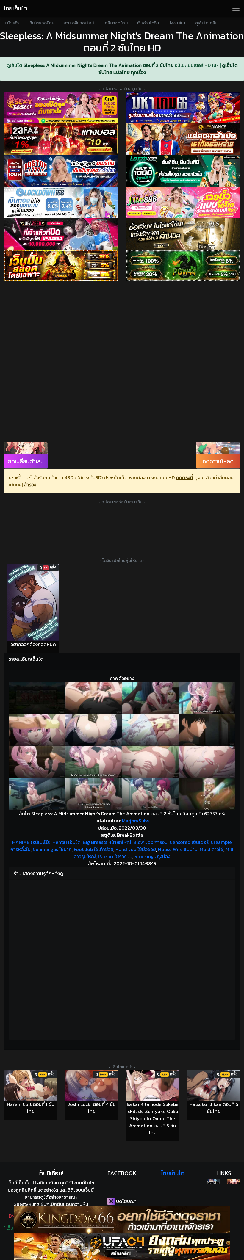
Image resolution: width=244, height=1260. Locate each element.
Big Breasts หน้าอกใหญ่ (107, 842)
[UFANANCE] (183, 139)
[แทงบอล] (61, 139)
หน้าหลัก (12, 23)
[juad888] (183, 202)
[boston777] (61, 171)
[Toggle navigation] (236, 8)
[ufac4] (122, 1246)
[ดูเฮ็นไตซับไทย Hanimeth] (233, 1181)
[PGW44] (183, 265)
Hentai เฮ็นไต (66, 842)
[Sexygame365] (61, 107)
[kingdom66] (122, 1219)
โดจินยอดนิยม (115, 23)
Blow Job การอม (150, 842)
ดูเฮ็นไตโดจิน (206, 23)
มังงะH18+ (177, 23)
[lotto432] (183, 171)
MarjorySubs (135, 820)
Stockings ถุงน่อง (152, 856)
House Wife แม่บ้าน (178, 849)
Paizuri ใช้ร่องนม (115, 856)
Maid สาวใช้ (211, 849)
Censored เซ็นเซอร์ (189, 842)
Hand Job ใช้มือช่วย (135, 849)
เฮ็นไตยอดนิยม (41, 23)
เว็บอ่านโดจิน (148, 23)
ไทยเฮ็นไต (15, 8)
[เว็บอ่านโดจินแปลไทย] (213, 1181)
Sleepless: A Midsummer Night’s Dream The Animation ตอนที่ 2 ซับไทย (98, 65)
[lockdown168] (61, 202)
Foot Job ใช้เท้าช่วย (93, 849)
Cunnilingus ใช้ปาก (52, 849)
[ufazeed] (61, 234)
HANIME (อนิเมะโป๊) (31, 842)
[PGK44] (61, 265)
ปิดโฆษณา (126, 1201)
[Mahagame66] (183, 107)
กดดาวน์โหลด (218, 461)
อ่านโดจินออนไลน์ (79, 23)
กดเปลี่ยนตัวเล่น (26, 461)
